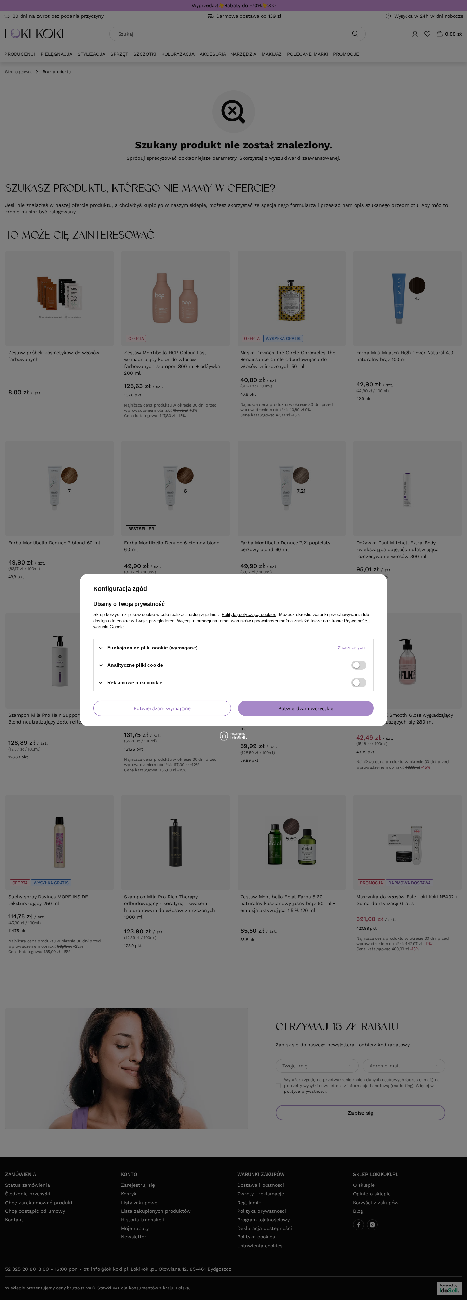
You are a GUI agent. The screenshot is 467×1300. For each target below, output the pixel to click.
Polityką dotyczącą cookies (249, 614)
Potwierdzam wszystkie (305, 708)
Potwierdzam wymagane (162, 708)
